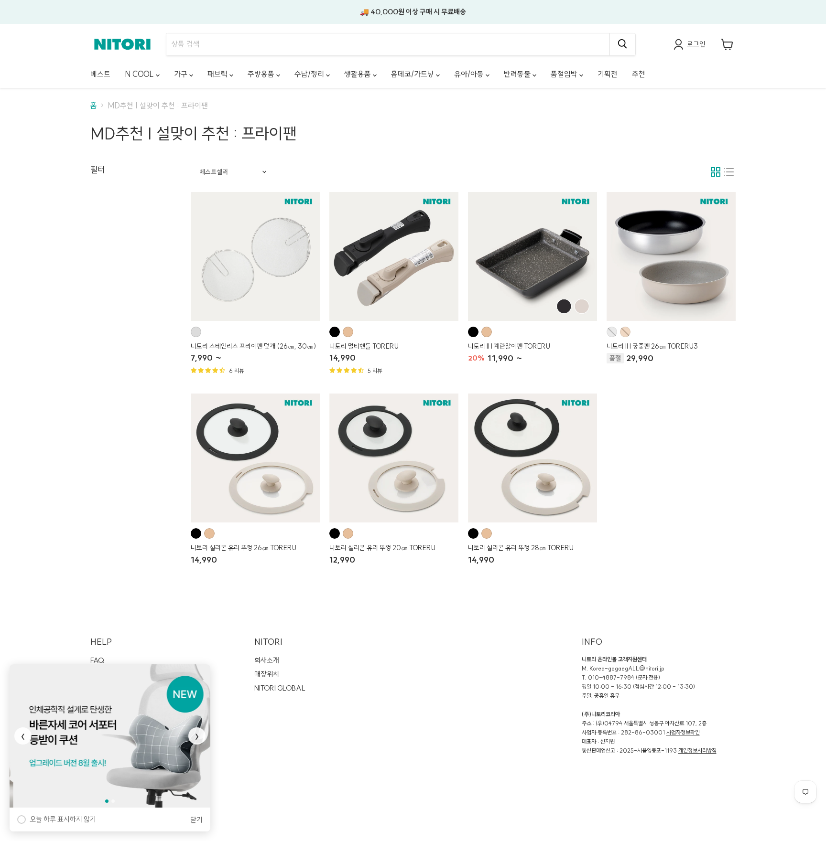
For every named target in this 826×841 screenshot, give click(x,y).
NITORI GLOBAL (279, 687)
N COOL (140, 74)
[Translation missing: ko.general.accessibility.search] (622, 44)
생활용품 (358, 74)
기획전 (608, 74)
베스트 (100, 74)
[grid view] (715, 172)
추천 (638, 74)
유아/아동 (470, 74)
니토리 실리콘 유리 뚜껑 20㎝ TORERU (382, 547)
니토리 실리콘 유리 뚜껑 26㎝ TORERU (243, 547)
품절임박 (565, 74)
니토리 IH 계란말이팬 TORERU (509, 346)
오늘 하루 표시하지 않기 (63, 819)
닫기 (196, 820)
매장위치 (266, 674)
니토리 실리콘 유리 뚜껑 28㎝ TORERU (521, 547)
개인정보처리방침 (697, 750)
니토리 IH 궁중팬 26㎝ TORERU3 (652, 346)
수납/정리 (310, 74)
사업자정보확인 (683, 732)
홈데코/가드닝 (413, 74)
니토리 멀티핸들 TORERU (364, 346)
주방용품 (262, 74)
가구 (181, 74)
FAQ (97, 660)
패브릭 (218, 74)
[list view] (729, 172)
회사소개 (266, 660)
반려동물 (518, 74)
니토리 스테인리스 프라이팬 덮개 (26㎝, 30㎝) (253, 346)
